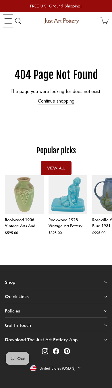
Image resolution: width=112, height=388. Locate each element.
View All (56, 168)
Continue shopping (56, 101)
